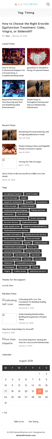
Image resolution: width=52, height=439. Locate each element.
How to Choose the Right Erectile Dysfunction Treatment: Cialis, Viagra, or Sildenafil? (25, 27)
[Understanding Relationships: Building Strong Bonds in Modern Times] (9, 318)
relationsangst (41, 243)
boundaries (42, 202)
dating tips (9, 214)
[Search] (48, 4)
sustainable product (25, 263)
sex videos (39, 259)
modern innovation (12, 235)
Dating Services (38, 210)
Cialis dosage (10, 206)
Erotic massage (38, 218)
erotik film (7, 285)
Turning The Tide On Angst (30, 162)
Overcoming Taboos (13, 239)
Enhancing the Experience (15, 218)
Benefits (29, 202)
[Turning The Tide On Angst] (9, 163)
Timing (35, 267)
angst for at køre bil (13, 202)
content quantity (27, 206)
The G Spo (23, 267)
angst (23, 198)
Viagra (7, 271)
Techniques (9, 267)
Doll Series (22, 214)
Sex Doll (7, 255)
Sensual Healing (33, 251)
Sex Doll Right (21, 255)
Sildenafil (8, 263)
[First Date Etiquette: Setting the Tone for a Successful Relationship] (9, 343)
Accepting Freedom (13, 194)
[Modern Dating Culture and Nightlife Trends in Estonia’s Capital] (9, 149)
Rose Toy (32, 247)
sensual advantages (13, 251)
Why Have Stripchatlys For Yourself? (18, 329)
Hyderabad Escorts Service (16, 230)
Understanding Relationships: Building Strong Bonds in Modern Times (33, 317)
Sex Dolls (36, 255)
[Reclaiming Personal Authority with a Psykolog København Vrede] (9, 135)
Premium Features (12, 243)
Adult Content (32, 194)
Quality (27, 243)
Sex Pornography (11, 259)
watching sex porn (38, 271)
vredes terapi (20, 271)
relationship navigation (14, 247)
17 (6, 391)
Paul (8, 36)
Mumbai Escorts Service (35, 235)
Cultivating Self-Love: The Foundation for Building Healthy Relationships (32, 302)
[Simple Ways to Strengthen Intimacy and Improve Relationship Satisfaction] (38, 88)
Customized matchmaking (15, 210)
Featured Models (29, 222)
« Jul (4, 412)
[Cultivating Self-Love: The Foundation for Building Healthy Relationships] (9, 303)
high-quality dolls (11, 226)
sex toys (27, 259)
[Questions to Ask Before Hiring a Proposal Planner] (38, 56)
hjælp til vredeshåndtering (35, 226)
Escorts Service (11, 222)
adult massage (10, 198)
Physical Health (33, 239)
